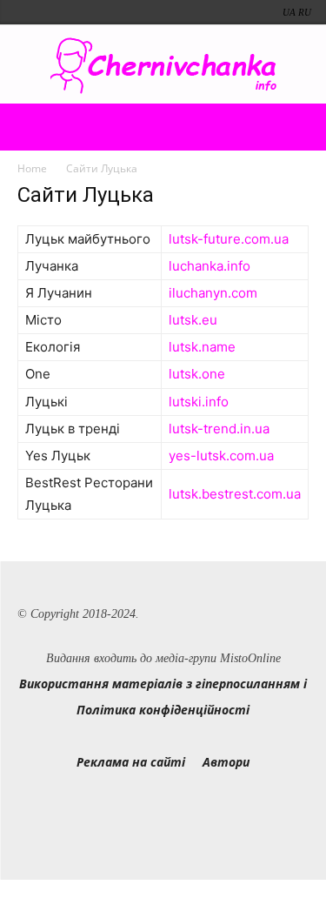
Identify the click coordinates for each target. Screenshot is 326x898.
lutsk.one (197, 373)
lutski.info (199, 401)
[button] (29, 127)
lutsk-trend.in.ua (219, 428)
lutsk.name (202, 346)
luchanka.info (209, 266)
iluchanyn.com (213, 293)
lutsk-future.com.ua (229, 239)
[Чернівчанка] (163, 65)
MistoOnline (250, 658)
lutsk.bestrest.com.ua (235, 494)
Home (32, 168)
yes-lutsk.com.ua (221, 455)
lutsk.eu (193, 320)
